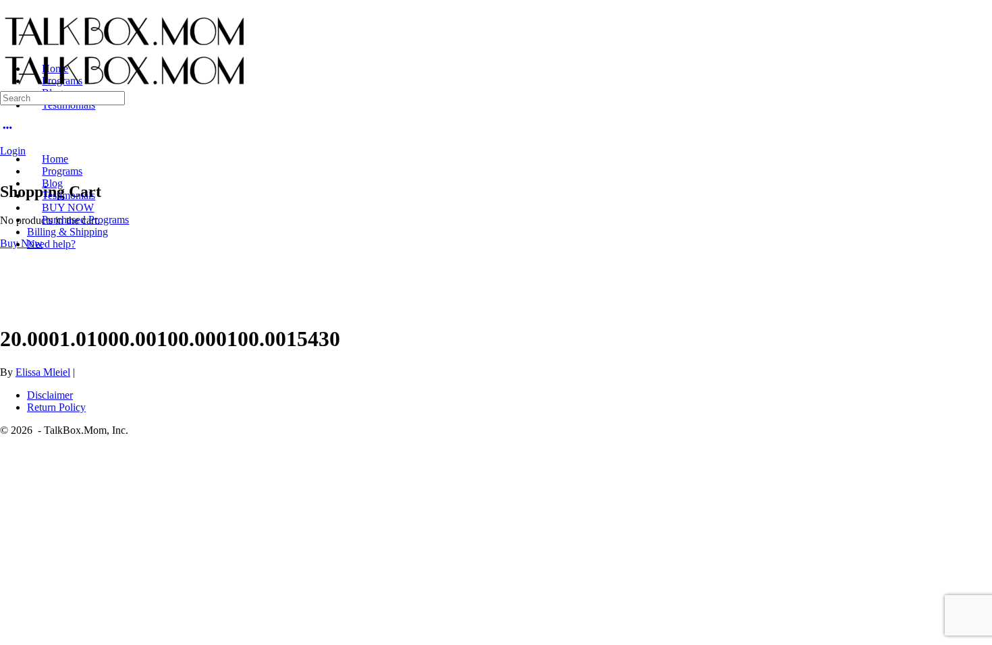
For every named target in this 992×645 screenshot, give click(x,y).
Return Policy (56, 407)
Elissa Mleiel (43, 372)
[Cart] (7, 163)
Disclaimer (50, 395)
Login (13, 151)
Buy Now (21, 243)
